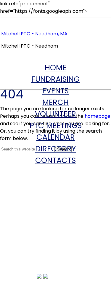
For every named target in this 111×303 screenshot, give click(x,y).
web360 (100, 277)
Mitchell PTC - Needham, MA (34, 33)
